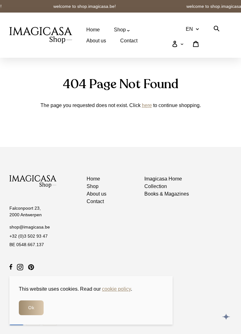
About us (96, 40)
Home (93, 29)
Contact (128, 40)
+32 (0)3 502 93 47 (28, 236)
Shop (120, 29)
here (147, 105)
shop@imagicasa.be (29, 227)
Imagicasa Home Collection (163, 182)
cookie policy (116, 289)
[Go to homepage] (40, 35)
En (189, 29)
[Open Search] (216, 29)
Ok (31, 307)
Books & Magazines (166, 194)
